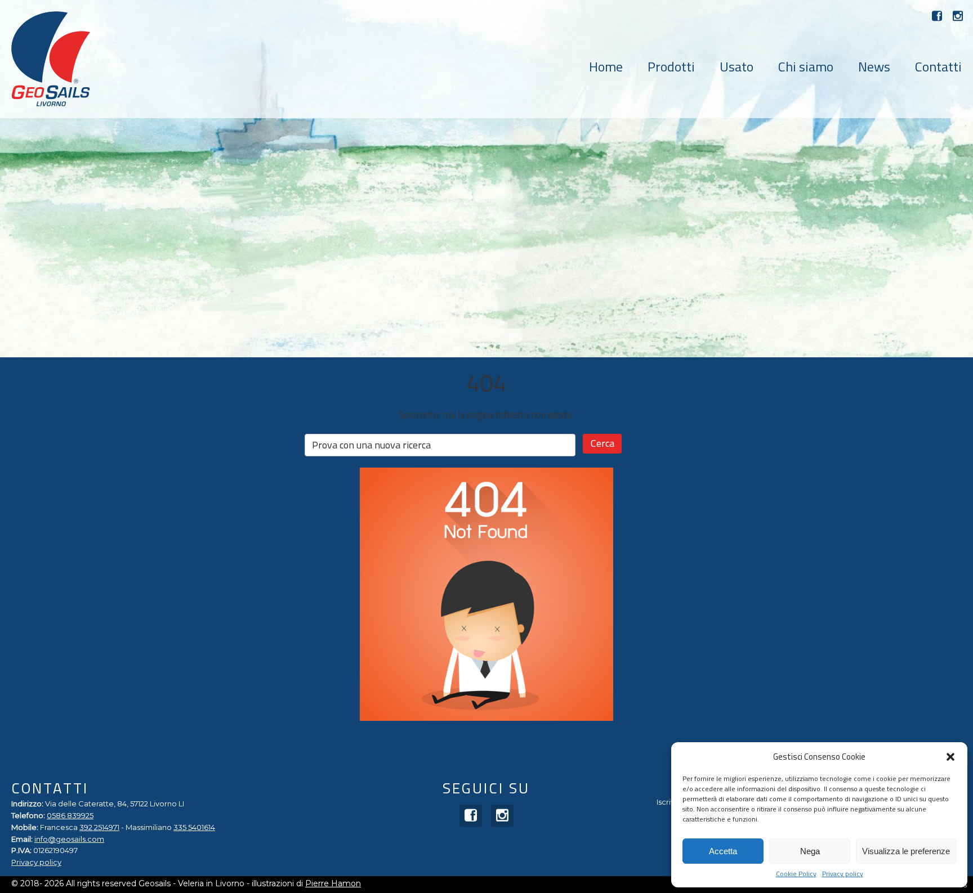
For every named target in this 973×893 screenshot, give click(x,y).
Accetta (723, 851)
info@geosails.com (69, 838)
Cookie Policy (796, 874)
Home (606, 66)
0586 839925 (70, 815)
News (874, 66)
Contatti (938, 66)
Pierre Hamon (333, 883)
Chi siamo (805, 66)
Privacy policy (842, 874)
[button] (950, 756)
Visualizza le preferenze (906, 851)
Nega (810, 851)
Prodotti (671, 66)
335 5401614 (194, 827)
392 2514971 (99, 827)
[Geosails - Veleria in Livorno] (50, 58)
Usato (736, 66)
